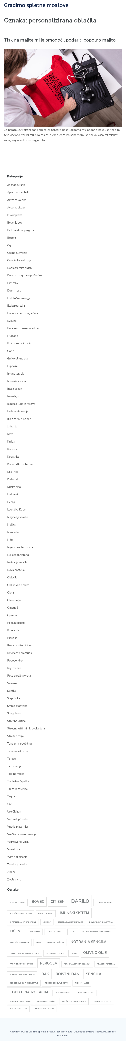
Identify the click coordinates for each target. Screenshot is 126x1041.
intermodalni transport (23, 922)
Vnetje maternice (18, 827)
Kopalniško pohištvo (20, 464)
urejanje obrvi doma (20, 1001)
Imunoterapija (15, 374)
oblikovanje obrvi (55, 953)
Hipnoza (12, 366)
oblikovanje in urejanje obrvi (24, 953)
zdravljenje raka (18, 1009)
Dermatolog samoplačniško (24, 275)
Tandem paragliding (19, 744)
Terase (11, 759)
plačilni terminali (106, 964)
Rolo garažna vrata (19, 676)
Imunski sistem (16, 381)
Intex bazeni (14, 389)
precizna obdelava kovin (22, 974)
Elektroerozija (16, 306)
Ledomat (12, 494)
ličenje (17, 931)
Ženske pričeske (17, 864)
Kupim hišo (14, 487)
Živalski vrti (14, 879)
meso (38, 942)
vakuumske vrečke (46, 1001)
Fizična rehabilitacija (19, 343)
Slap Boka (13, 698)
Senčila (11, 691)
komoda (47, 922)
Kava (10, 434)
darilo (80, 901)
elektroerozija (104, 902)
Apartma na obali (18, 192)
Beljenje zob (14, 223)
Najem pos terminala (20, 547)
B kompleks (14, 215)
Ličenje (11, 502)
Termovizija (14, 766)
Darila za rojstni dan (19, 268)
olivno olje (95, 952)
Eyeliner (12, 321)
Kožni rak (13, 479)
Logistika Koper (17, 509)
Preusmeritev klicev (19, 645)
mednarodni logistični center (98, 932)
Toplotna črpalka (18, 781)
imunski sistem (74, 913)
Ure (9, 804)
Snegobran (14, 713)
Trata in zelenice (17, 789)
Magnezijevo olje (17, 517)
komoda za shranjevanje (70, 922)
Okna (10, 593)
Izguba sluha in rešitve (21, 404)
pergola (48, 963)
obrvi (74, 953)
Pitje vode (13, 630)
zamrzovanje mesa (102, 1001)
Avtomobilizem (16, 207)
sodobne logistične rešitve (24, 983)
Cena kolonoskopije (19, 260)
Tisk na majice (15, 774)
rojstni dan (67, 974)
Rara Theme (95, 1031)
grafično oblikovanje (21, 913)
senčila (93, 974)
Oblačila (12, 577)
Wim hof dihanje (17, 857)
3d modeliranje (16, 185)
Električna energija (18, 298)
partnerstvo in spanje (21, 964)
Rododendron (15, 660)
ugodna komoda (63, 993)
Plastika (12, 638)
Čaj (9, 245)
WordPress (63, 1035)
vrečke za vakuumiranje (74, 1001)
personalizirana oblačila (77, 964)
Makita (11, 525)
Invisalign (13, 396)
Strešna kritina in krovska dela (26, 728)
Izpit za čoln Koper (19, 419)
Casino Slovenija (17, 253)
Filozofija (12, 336)
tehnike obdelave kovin (56, 983)
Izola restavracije (17, 411)
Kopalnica (13, 457)
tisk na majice (82, 983)
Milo (10, 540)
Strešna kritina (16, 721)
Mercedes (13, 532)
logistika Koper (55, 932)
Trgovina (12, 796)
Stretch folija (15, 736)
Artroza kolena (16, 200)
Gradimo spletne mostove (36, 5)
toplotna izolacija (29, 992)
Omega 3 (12, 608)
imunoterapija (45, 913)
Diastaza (12, 283)
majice (73, 932)
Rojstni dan (14, 668)
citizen (58, 901)
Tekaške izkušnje (17, 751)
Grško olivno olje (18, 358)
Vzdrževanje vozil (18, 842)
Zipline (11, 872)
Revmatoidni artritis (19, 653)
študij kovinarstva (44, 1009)
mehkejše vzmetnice (19, 942)
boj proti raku (17, 902)
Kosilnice (12, 472)
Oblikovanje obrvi (18, 585)
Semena (12, 683)
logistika (35, 932)
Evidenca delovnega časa (22, 313)
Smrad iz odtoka (17, 706)
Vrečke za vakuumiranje (21, 834)
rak (45, 974)
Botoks (12, 238)
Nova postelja (16, 570)
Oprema (12, 615)
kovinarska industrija (101, 922)
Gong (10, 351)
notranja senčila (88, 941)
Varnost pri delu (17, 819)
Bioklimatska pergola (20, 230)
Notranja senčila (17, 562)
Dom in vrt (14, 291)
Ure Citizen (14, 811)
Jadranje (12, 426)
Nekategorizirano (18, 555)
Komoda (12, 449)
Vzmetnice (13, 849)
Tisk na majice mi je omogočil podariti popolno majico (60, 40)
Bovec (38, 901)
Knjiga (11, 442)
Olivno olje (14, 600)
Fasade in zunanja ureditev (23, 328)
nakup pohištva (55, 942)
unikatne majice (86, 993)
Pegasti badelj (16, 623)
